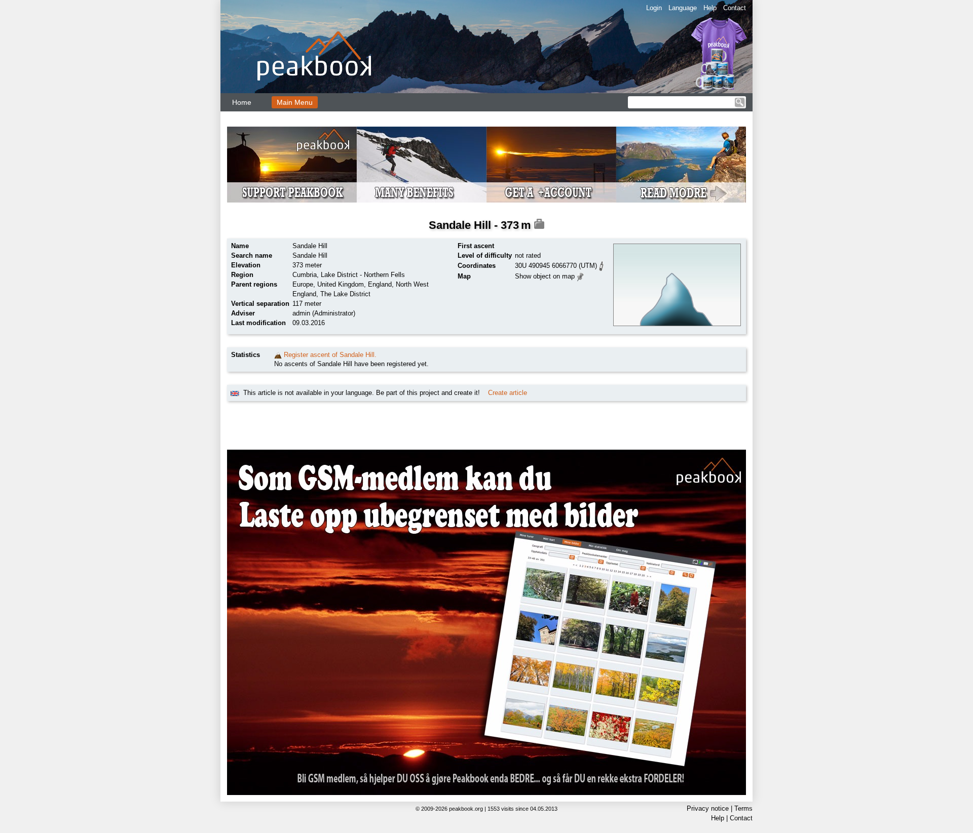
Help (710, 8)
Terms (743, 808)
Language (682, 8)
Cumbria (304, 275)
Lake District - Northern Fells (363, 275)
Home (241, 102)
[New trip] (278, 355)
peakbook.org (466, 809)
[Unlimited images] (486, 622)
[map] (580, 276)
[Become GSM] (486, 165)
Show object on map (545, 276)
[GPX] (601, 265)
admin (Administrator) (323, 313)
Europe (302, 284)
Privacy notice (708, 808)
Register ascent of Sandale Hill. (330, 355)
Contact (734, 8)
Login (654, 8)
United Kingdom (340, 284)
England (380, 284)
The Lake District (345, 294)
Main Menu (295, 102)
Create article (507, 392)
